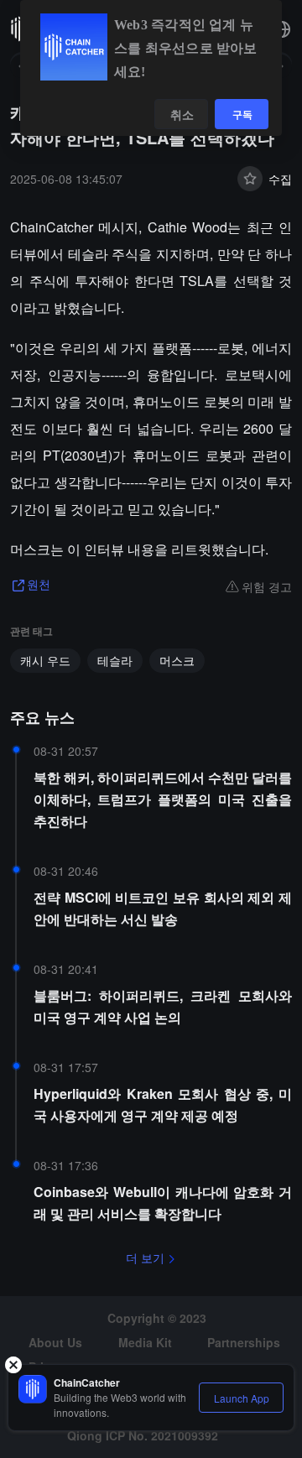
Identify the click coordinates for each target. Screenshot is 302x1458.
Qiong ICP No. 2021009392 (142, 1435)
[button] (282, 29)
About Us (55, 1342)
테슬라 (115, 660)
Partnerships (243, 1342)
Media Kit (145, 1342)
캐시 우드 (45, 660)
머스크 (177, 660)
